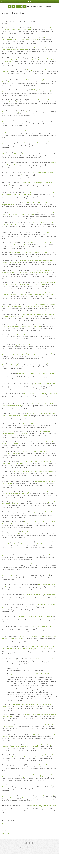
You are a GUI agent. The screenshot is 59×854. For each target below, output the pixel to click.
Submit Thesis (5, 830)
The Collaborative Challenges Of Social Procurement (33, 423)
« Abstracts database (7, 833)
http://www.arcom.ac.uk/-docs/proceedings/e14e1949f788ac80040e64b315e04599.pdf (30, 674)
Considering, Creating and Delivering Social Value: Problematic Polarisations (34, 616)
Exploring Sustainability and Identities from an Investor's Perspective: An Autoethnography (33, 335)
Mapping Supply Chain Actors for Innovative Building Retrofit (30, 345)
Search (4, 827)
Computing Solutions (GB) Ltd (38, 847)
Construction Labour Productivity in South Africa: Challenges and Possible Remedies (33, 471)
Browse (4, 824)
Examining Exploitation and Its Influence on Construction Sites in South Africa (29, 252)
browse (9, 17)
